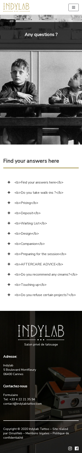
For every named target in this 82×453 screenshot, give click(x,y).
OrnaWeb (15, 433)
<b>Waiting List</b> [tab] (30, 223)
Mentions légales (37, 433)
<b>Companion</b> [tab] (29, 243)
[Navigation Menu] (73, 7)
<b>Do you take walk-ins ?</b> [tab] (38, 192)
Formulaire (10, 395)
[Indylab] (16, 7)
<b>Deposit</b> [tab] (27, 213)
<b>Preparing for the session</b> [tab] (40, 254)
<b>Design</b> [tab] (26, 233)
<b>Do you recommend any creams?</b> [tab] (46, 274)
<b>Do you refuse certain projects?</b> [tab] (45, 295)
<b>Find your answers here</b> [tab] (38, 182)
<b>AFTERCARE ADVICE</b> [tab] (38, 264)
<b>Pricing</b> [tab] (26, 202)
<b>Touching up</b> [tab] (30, 284)
